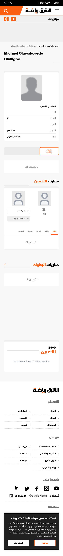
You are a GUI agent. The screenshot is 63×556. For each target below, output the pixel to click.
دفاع (47, 231)
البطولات (22, 411)
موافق (45, 543)
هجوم (30, 231)
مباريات (53, 19)
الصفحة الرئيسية (53, 46)
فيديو (24, 425)
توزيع (38, 231)
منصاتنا (23, 453)
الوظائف (23, 460)
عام (54, 231)
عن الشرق (22, 447)
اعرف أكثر (18, 543)
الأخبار (53, 411)
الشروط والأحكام (48, 453)
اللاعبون (41, 46)
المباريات (51, 425)
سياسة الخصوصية (47, 447)
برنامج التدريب (49, 467)
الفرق (53, 418)
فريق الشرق (50, 460)
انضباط (21, 231)
